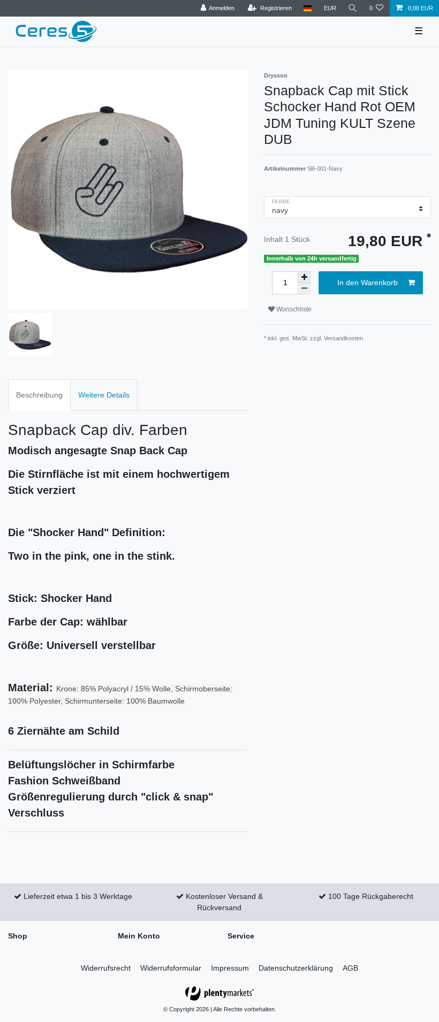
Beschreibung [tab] (39, 395)
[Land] (307, 8)
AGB (350, 968)
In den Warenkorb (367, 282)
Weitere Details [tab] (104, 395)
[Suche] (353, 8)
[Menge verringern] (304, 288)
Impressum (230, 968)
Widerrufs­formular (170, 968)
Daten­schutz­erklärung (296, 968)
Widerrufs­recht (106, 968)
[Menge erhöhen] (304, 277)
